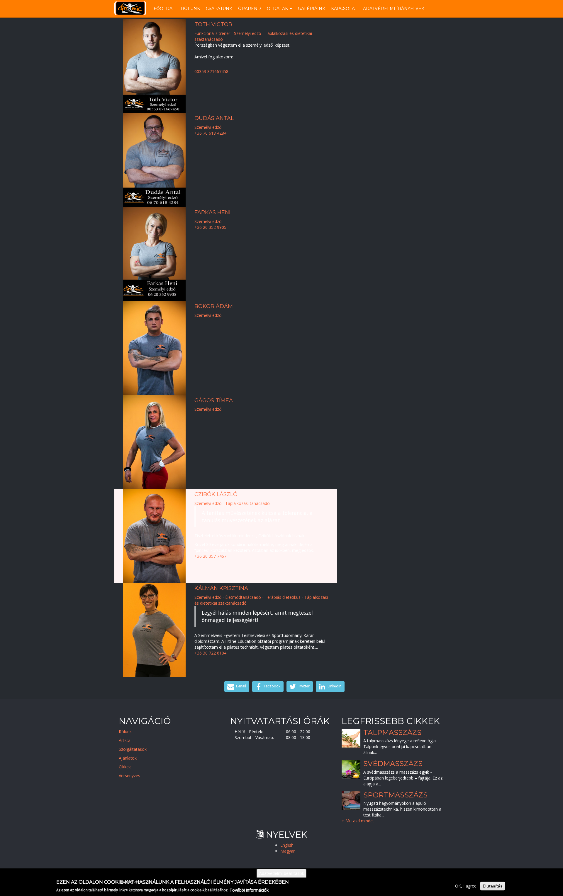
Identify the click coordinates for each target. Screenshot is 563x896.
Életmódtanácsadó (243, 597)
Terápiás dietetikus (283, 597)
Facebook (271, 686)
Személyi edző (247, 33)
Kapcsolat (344, 8)
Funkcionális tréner (212, 33)
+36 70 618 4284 (210, 133)
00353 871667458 (211, 71)
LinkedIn (334, 686)
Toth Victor (213, 24)
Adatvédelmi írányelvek (393, 8)
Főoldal (164, 8)
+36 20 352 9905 (210, 227)
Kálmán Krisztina (221, 588)
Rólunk (190, 8)
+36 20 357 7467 (210, 556)
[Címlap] (132, 8)
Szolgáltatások (133, 749)
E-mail (240, 686)
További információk (249, 889)
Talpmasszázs (392, 732)
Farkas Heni (212, 212)
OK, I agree (465, 886)
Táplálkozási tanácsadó (247, 503)
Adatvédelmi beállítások (281, 873)
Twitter (303, 686)
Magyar (287, 851)
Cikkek (125, 767)
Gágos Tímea (213, 400)
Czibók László (216, 494)
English (287, 845)
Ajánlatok (128, 758)
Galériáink (311, 8)
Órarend (249, 8)
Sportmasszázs (395, 795)
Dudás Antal (214, 118)
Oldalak (278, 8)
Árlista (124, 740)
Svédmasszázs (393, 764)
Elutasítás (493, 886)
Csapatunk (219, 8)
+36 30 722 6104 (210, 653)
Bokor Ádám (213, 306)
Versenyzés (129, 775)
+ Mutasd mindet (358, 821)
